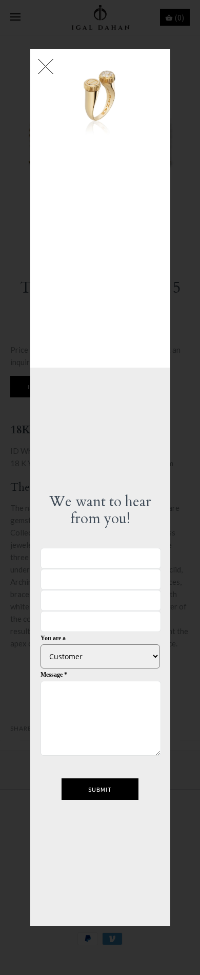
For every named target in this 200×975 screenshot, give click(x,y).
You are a (53, 638)
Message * (54, 674)
